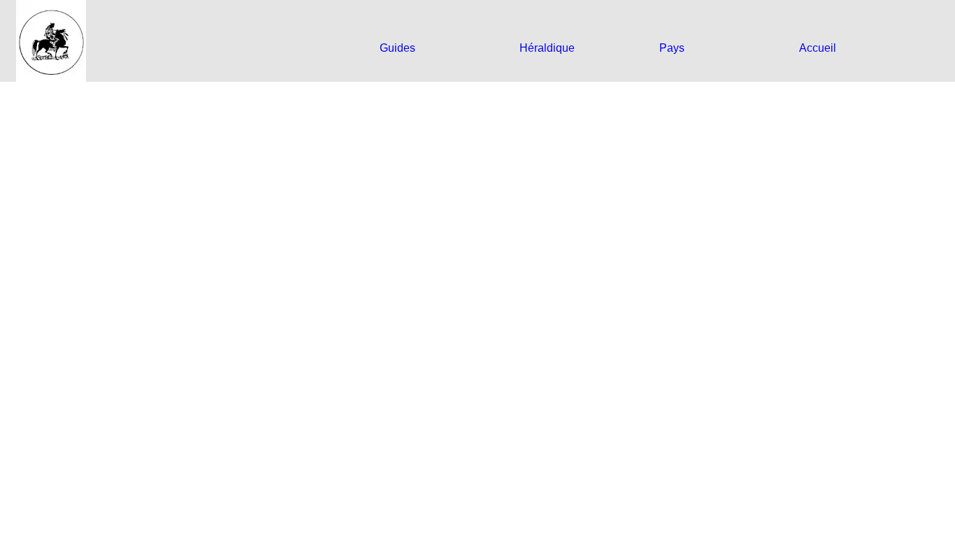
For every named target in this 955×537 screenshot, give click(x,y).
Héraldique (547, 48)
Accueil (817, 48)
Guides (397, 48)
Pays (671, 48)
